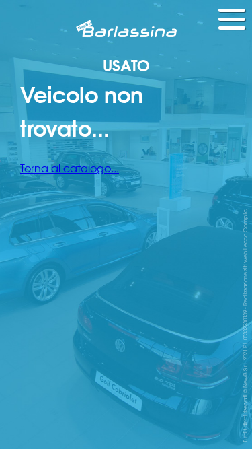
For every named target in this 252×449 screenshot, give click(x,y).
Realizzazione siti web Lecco (245, 270)
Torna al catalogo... (69, 168)
